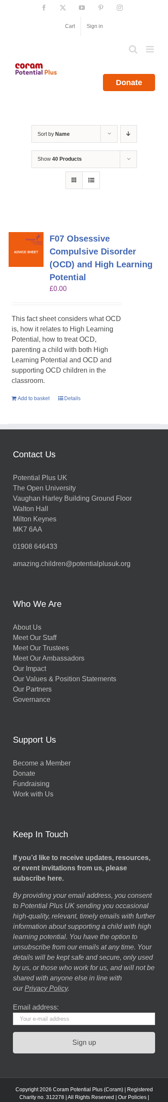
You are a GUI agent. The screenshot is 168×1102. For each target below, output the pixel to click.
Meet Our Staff (34, 637)
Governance (31, 699)
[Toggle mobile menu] (150, 49)
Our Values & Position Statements (64, 679)
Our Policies (132, 1097)
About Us (27, 627)
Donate (129, 82)
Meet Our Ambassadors (48, 658)
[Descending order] (128, 134)
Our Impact (30, 668)
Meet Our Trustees (41, 648)
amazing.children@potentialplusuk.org (72, 563)
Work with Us (33, 794)
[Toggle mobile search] (133, 49)
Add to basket (34, 398)
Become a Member (42, 763)
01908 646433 (35, 546)
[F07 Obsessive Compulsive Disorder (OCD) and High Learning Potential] (26, 249)
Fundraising (31, 783)
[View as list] (91, 180)
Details (72, 398)
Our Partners (32, 689)
